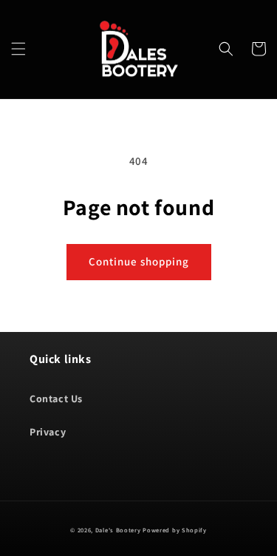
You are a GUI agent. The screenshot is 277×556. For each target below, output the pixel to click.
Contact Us (56, 398)
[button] (18, 49)
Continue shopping (139, 261)
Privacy (48, 431)
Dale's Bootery (118, 530)
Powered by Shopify (175, 530)
